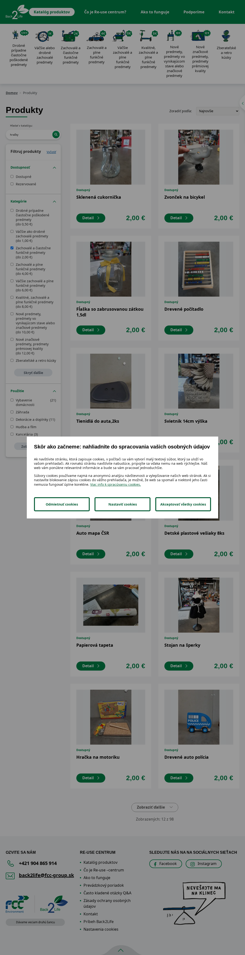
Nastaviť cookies (122, 504)
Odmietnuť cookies (62, 504)
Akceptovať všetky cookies (183, 504)
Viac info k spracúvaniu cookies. (115, 484)
